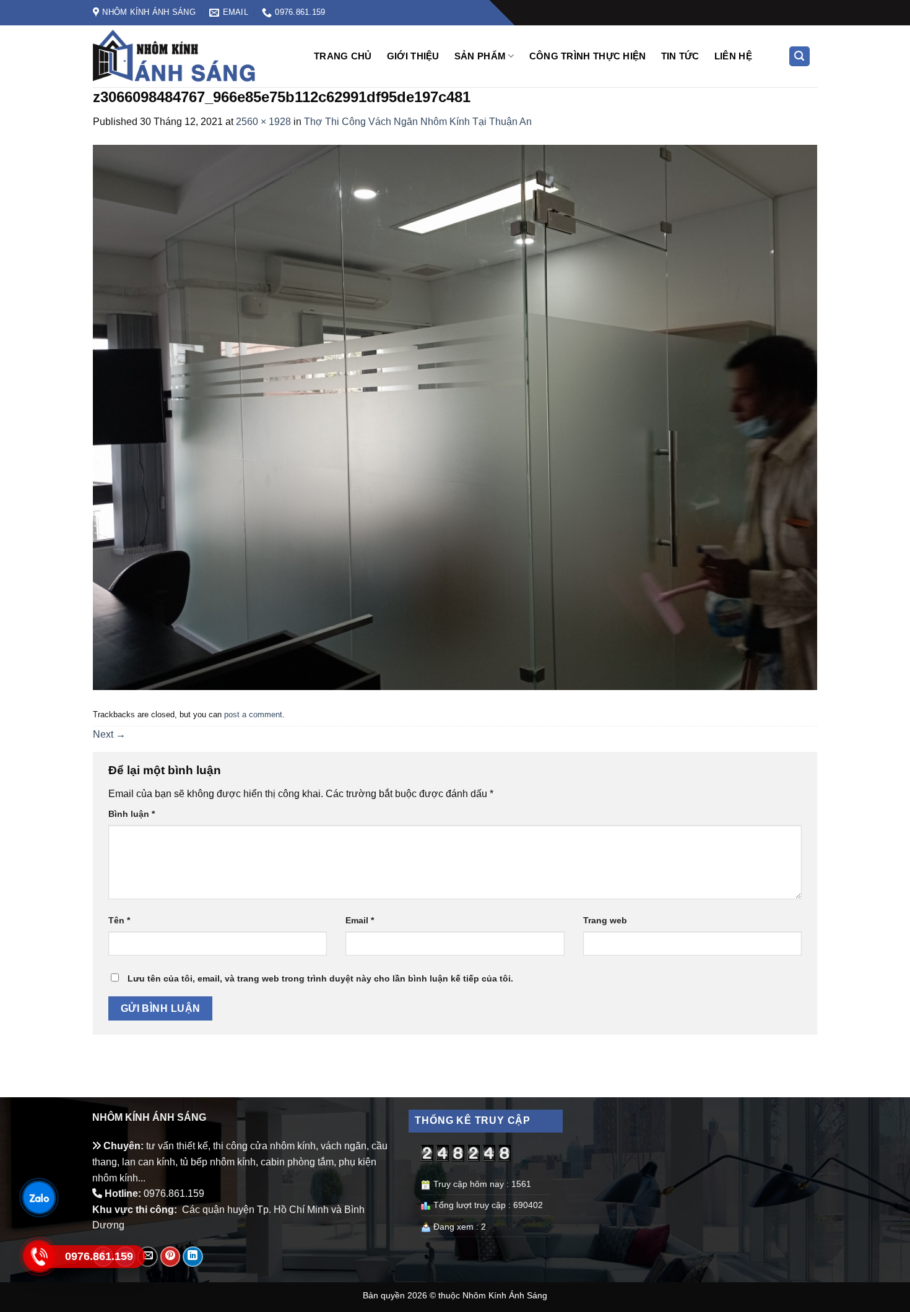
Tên (119, 920)
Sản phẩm (480, 56)
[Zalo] (38, 1197)
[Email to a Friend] (147, 1256)
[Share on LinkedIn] (193, 1256)
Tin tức (680, 56)
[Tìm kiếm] (799, 56)
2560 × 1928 (263, 121)
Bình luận (131, 814)
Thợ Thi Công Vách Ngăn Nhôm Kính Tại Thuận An (418, 121)
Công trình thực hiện (587, 56)
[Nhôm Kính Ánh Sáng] (192, 56)
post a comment (253, 714)
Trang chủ (343, 56)
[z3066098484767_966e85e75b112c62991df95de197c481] (455, 417)
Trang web (605, 920)
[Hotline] (38, 1256)
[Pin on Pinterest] (170, 1256)
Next (109, 734)
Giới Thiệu (413, 56)
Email (359, 920)
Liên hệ (733, 56)
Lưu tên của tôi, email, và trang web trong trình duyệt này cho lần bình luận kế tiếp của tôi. (320, 978)
